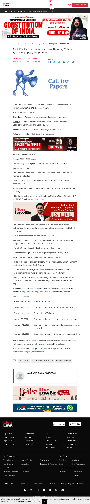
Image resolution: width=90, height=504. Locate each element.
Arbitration (29, 441)
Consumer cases (72, 434)
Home (15, 44)
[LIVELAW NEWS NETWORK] (20, 376)
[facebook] (50, 62)
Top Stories (11, 11)
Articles (39, 11)
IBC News (28, 437)
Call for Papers (37, 44)
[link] (68, 62)
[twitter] (54, 62)
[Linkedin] (64, 62)
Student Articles (26, 460)
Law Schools (24, 44)
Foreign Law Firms (65, 468)
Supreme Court (22, 11)
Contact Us (29, 444)
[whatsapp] (59, 62)
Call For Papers (24, 360)
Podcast (69, 448)
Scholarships (44, 460)
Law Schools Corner (11, 456)
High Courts (32, 11)
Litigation (75, 475)
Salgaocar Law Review (63, 360)
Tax (47, 434)
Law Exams (25, 472)
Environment (71, 444)
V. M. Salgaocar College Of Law (42, 360)
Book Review (50, 448)
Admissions (25, 464)
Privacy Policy (37, 501)
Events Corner (9, 444)
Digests (45, 11)
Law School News (9, 475)
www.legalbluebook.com (37, 199)
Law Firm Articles (78, 464)
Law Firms (63, 456)
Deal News (62, 460)
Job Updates (50, 444)
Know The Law (51, 441)
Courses (24, 468)
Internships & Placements (48, 464)
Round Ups (71, 437)
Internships (62, 472)
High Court (8, 441)
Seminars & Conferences (11, 472)
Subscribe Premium (80, 5)
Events (61, 464)
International (71, 441)
